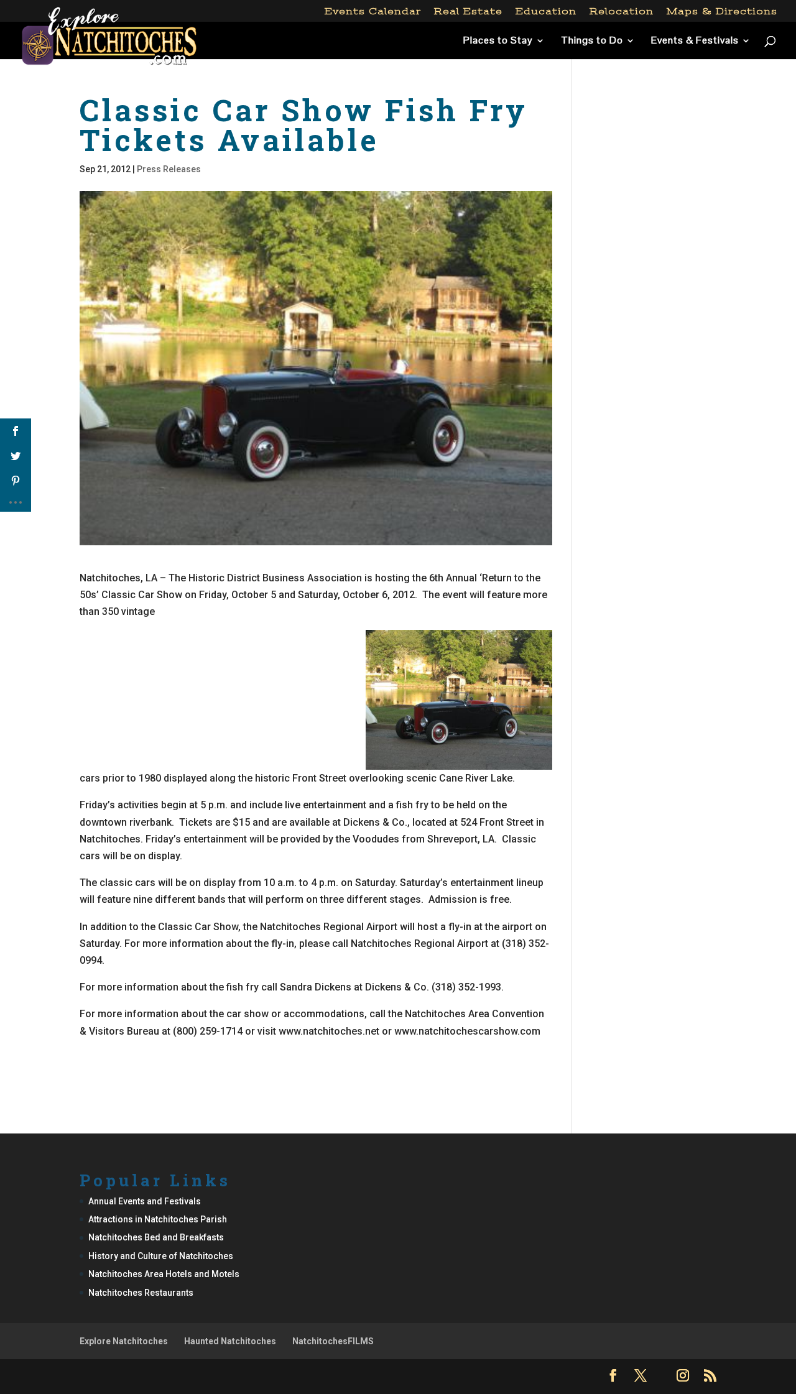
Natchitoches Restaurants (140, 1293)
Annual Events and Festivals (144, 1201)
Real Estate (468, 11)
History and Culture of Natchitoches (160, 1256)
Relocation (622, 11)
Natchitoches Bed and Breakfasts (156, 1237)
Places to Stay (498, 41)
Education (546, 11)
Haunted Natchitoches (230, 1341)
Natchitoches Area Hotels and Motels (163, 1274)
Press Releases (169, 169)
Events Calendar (373, 11)
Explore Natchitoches (124, 1341)
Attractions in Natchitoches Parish (157, 1219)
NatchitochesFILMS (333, 1341)
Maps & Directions (722, 11)
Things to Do (592, 41)
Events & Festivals (695, 41)
